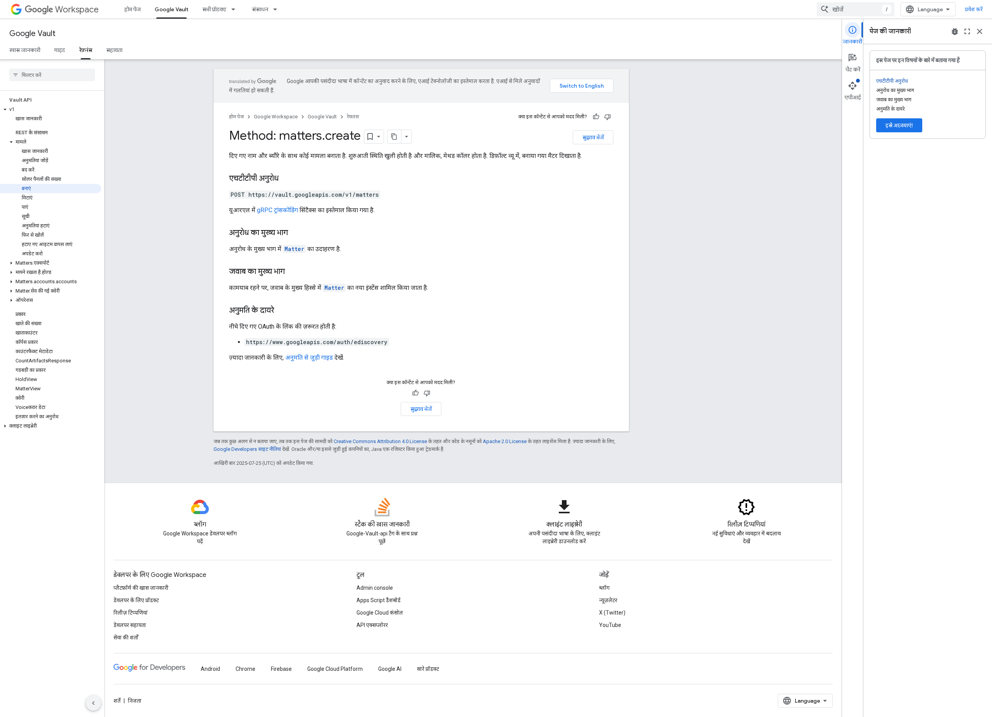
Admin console (374, 588)
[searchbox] (52, 75)
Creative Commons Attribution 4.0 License (380, 441)
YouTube (610, 625)
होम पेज (132, 9)
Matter (294, 249)
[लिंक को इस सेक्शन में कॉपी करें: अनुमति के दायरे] (281, 310)
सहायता (114, 50)
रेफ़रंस (85, 50)
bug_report (954, 31)
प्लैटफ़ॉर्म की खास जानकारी (141, 588)
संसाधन (260, 9)
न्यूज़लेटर (608, 600)
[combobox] (855, 9)
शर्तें (117, 701)
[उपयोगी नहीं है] (607, 117)
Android (210, 669)
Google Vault (171, 9)
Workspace (77, 9)
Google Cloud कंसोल (379, 613)
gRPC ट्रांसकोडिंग (277, 210)
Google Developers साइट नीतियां (247, 449)
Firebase (281, 669)
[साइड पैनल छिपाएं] (93, 703)
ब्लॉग (604, 588)
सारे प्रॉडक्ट (428, 669)
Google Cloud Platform (335, 669)
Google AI (389, 669)
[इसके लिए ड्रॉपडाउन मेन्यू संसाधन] (277, 9)
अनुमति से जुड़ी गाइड (309, 357)
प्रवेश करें (974, 9)
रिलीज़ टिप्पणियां (131, 613)
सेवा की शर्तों (126, 637)
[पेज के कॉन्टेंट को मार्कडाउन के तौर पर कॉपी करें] (394, 136)
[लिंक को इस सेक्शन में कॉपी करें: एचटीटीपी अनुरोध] (286, 179)
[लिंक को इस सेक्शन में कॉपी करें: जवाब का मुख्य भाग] (292, 272)
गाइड (59, 50)
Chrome (245, 669)
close (979, 31)
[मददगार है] (596, 117)
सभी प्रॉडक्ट (214, 9)
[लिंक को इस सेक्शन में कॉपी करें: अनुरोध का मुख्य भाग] (295, 233)
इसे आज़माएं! (899, 125)
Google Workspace (276, 117)
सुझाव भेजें (593, 137)
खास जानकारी (24, 50)
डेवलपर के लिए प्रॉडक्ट (136, 600)
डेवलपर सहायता (130, 625)
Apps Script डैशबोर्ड (378, 600)
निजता (134, 701)
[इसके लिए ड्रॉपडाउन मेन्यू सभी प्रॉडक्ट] (235, 9)
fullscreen (967, 31)
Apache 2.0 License (505, 441)
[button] (50, 109)
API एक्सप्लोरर (372, 625)
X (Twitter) (612, 613)
